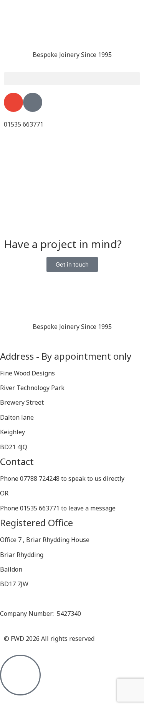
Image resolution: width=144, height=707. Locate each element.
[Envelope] (13, 102)
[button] (72, 78)
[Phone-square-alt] (32, 102)
